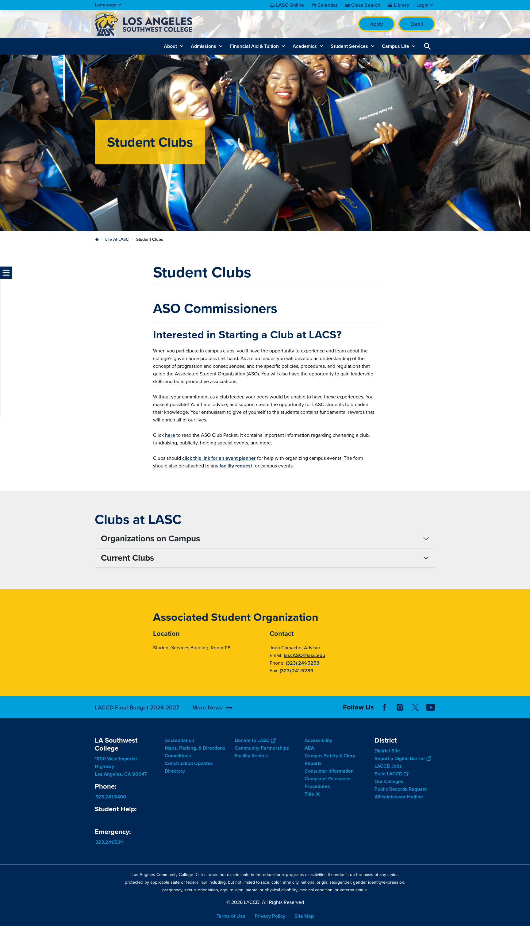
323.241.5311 (109, 842)
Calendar (327, 5)
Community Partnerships (262, 747)
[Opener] (524, 712)
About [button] (170, 46)
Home (97, 239)
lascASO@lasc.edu (304, 655)
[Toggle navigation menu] (6, 273)
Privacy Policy (270, 916)
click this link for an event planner (219, 458)
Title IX (312, 793)
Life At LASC (117, 239)
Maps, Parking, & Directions (195, 747)
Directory (175, 770)
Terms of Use (231, 916)
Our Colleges (388, 781)
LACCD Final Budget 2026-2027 (137, 707)
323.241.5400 (110, 796)
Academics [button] (305, 46)
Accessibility (318, 740)
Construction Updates (189, 763)
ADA (309, 747)
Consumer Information (329, 770)
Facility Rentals (251, 755)
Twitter (415, 707)
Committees (178, 755)
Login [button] (422, 5)
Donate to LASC (252, 740)
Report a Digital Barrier (399, 758)
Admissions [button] (203, 46)
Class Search (365, 5)
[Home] (161, 24)
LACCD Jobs (388, 766)
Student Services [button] (349, 46)
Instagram (400, 707)
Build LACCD (388, 773)
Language (106, 4)
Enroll (416, 24)
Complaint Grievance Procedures (328, 782)
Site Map (304, 916)
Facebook (384, 707)
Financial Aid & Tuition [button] (254, 46)
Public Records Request (400, 789)
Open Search (427, 46)
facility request (236, 465)
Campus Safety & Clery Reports (330, 759)
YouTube (430, 707)
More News (207, 707)
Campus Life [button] (395, 46)
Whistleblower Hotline (398, 796)
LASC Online (290, 5)
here (170, 435)
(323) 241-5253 (302, 663)
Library (401, 5)
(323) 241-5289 (296, 670)
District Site (387, 750)
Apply (376, 24)
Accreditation (179, 740)
